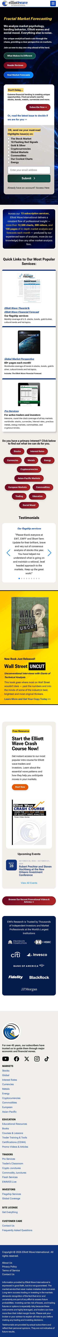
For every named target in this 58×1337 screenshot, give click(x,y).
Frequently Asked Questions (17, 1230)
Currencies (12, 460)
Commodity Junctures (14, 1172)
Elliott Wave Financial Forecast (21, 311)
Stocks (17, 451)
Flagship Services (11, 1194)
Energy (47, 460)
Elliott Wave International (35, 1252)
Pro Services (11, 411)
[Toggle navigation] (53, 3)
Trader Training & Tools (14, 1137)
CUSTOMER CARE (12, 1221)
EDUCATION (9, 1119)
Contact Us (8, 1225)
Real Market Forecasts (18, 75)
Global (5, 1075)
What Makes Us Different (19, 55)
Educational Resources (14, 1123)
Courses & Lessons (12, 1133)
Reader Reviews (15, 65)
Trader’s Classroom (12, 1163)
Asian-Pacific (9, 1111)
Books (5, 1128)
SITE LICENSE (10, 1207)
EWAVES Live (9, 1181)
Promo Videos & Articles (15, 1146)
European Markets (17, 487)
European (7, 1107)
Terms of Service (11, 1270)
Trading (19, 496)
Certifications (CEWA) (14, 1142)
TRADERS (7, 1154)
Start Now (20, 787)
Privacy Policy (9, 1266)
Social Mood (29, 505)
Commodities (43, 487)
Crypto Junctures (11, 1168)
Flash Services (10, 1177)
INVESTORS (8, 1189)
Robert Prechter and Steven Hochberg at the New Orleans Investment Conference (35, 871)
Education (37, 496)
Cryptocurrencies (29, 469)
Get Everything (10, 1212)
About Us (7, 1262)
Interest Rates (37, 451)
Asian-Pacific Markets (29, 478)
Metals (31, 460)
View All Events (29, 882)
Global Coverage (11, 1198)
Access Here (42, 187)
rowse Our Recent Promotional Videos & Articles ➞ (29, 900)
